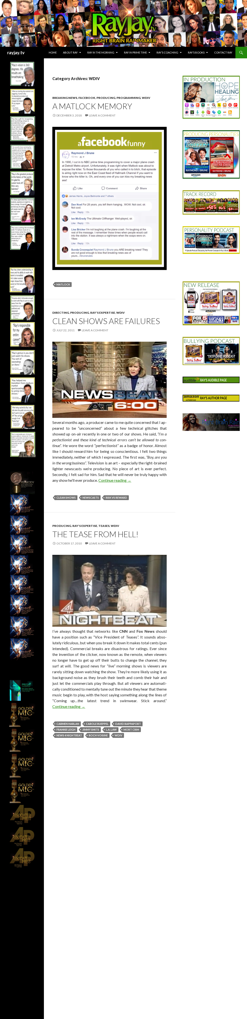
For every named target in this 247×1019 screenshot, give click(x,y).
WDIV (146, 98)
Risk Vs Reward (116, 497)
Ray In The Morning (100, 52)
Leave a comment (102, 115)
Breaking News (64, 98)
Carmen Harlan (67, 723)
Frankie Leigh (65, 729)
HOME (53, 52)
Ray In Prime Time (135, 52)
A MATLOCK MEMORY (92, 106)
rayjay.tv (16, 52)
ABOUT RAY (70, 52)
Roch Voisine (98, 735)
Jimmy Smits (90, 729)
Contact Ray (223, 52)
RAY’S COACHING (167, 52)
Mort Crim (131, 729)
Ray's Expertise (102, 312)
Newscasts (90, 497)
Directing (60, 312)
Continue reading (114, 480)
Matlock (63, 284)
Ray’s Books (196, 52)
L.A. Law (111, 729)
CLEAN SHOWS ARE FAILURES (106, 321)
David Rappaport (128, 723)
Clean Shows (66, 497)
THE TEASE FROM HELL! (95, 534)
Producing (105, 98)
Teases (104, 526)
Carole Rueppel (97, 723)
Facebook (86, 98)
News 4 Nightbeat (69, 735)
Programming (129, 98)
